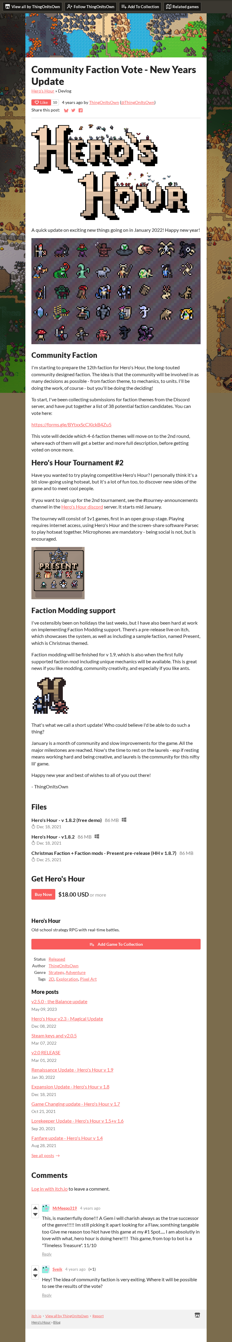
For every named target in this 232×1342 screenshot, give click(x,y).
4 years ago (90, 1208)
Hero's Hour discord (82, 506)
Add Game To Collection (120, 944)
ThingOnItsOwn (104, 102)
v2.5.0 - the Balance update (59, 1001)
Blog (56, 1322)
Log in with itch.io (49, 1189)
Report (98, 1316)
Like (44, 102)
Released (57, 959)
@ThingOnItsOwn (137, 102)
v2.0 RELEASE (45, 1052)
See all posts (42, 1155)
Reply (47, 1254)
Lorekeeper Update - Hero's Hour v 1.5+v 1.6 (77, 1121)
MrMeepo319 (65, 1208)
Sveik (57, 1269)
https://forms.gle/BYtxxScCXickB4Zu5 (71, 424)
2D (51, 979)
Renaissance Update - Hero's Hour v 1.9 (72, 1069)
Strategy (56, 972)
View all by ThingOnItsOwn (67, 1316)
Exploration (67, 979)
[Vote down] (35, 1214)
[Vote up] (35, 1208)
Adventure (75, 972)
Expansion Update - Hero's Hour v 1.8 (70, 1086)
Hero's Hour (42, 91)
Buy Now (43, 894)
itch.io (36, 1316)
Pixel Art (88, 979)
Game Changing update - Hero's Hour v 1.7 (75, 1104)
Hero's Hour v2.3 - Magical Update (67, 1018)
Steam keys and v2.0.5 (54, 1035)
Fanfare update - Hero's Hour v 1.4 (67, 1138)
